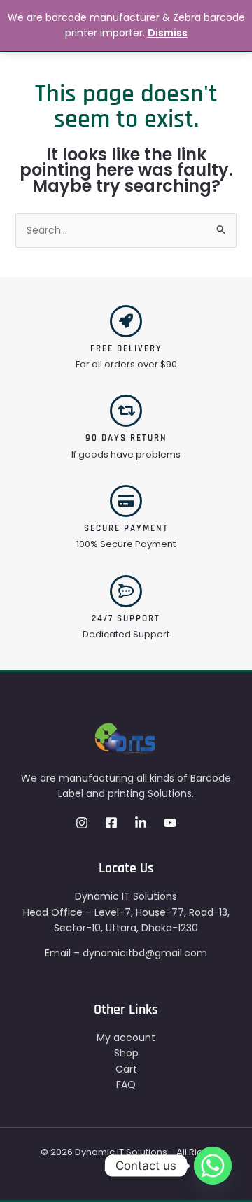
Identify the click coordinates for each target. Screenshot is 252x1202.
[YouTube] (170, 822)
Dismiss (168, 33)
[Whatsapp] (213, 1166)
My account (126, 1038)
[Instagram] (82, 822)
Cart (126, 1069)
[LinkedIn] (140, 822)
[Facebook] (111, 822)
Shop (126, 1053)
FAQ (126, 1084)
